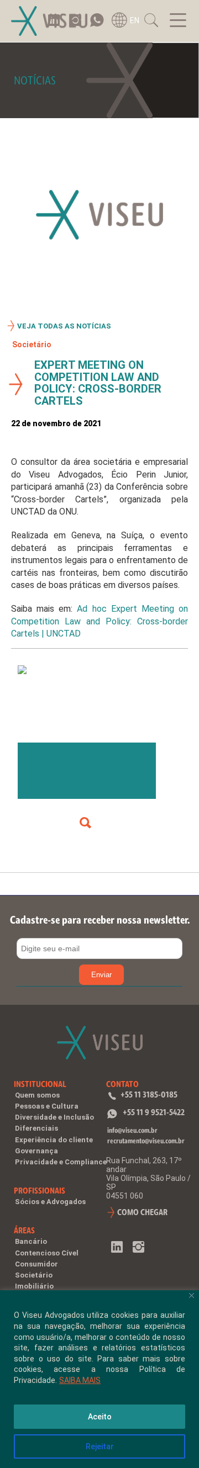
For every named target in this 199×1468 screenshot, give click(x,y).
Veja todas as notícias (64, 326)
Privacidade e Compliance (61, 1162)
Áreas (24, 1230)
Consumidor (36, 1264)
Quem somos (37, 1095)
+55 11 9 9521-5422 (154, 1112)
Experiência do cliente (54, 1140)
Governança (36, 1151)
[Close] (191, 1295)
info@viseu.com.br (132, 1130)
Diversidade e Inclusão (54, 1117)
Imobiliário (34, 1286)
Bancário (31, 1241)
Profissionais (39, 1190)
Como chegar (142, 1212)
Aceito (100, 1416)
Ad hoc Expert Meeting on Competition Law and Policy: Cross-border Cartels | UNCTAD (99, 621)
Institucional (40, 1084)
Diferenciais (36, 1128)
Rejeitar (100, 1446)
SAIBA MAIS (80, 1380)
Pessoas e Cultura (46, 1106)
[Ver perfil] (85, 823)
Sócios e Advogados (50, 1201)
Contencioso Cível (46, 1253)
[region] (99, 1379)
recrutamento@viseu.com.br (146, 1141)
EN (134, 20)
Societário (31, 344)
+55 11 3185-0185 (149, 1094)
